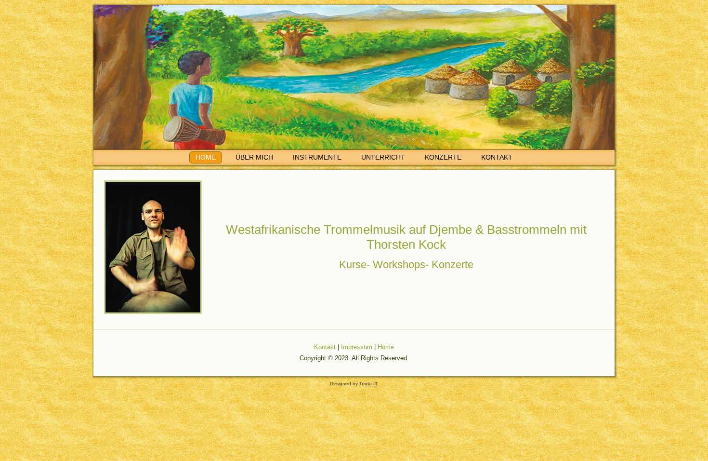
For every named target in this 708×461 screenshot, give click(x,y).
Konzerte (443, 157)
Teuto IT (368, 383)
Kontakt (496, 157)
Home (206, 157)
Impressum (356, 347)
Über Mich (254, 157)
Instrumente (317, 157)
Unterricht (383, 157)
